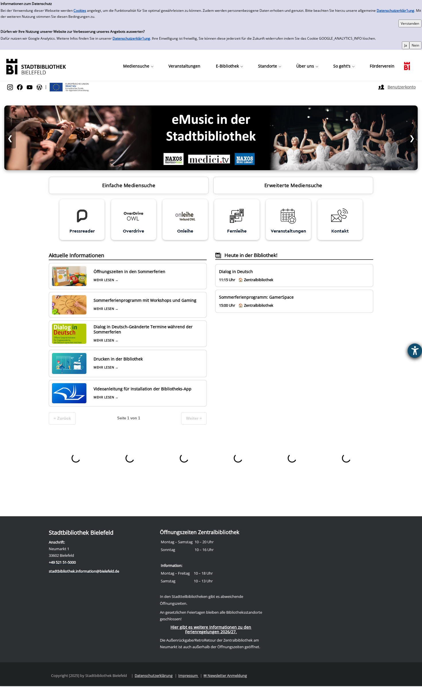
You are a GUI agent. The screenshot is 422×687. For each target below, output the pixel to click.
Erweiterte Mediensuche (293, 185)
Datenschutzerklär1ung (395, 10)
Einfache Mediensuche (128, 185)
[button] (138, 66)
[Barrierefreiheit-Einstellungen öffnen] (415, 351)
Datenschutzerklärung (154, 675)
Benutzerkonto (402, 87)
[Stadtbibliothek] (36, 66)
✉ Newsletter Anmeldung (225, 675)
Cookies (79, 10)
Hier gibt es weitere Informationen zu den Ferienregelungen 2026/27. (211, 629)
